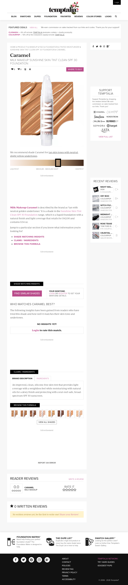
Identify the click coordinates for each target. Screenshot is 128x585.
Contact (66, 562)
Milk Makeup (19, 60)
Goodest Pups (105, 565)
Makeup (33, 47)
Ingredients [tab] (43, 378)
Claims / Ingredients (26, 240)
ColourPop (14, 35)
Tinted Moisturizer (70, 47)
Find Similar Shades (27, 293)
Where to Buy (75, 69)
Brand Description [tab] (22, 378)
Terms (65, 576)
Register (62, 293)
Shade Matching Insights (29, 236)
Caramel (20, 54)
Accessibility (69, 579)
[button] (14, 16)
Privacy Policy (69, 572)
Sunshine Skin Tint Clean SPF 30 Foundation (32, 50)
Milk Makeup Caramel (23, 207)
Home (13, 47)
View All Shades (46, 422)
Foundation (52, 47)
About (65, 558)
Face (41, 47)
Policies (66, 565)
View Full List (106, 137)
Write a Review (76, 479)
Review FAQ (67, 569)
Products (23, 47)
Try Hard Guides (106, 562)
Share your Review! (69, 514)
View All (34, 27)
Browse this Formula (27, 244)
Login (116, 2)
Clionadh (13, 32)
